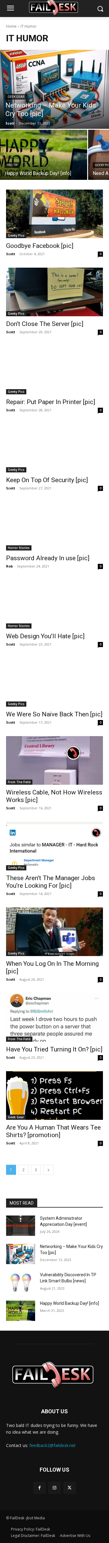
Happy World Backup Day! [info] (69, 1303)
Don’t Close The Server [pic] (44, 323)
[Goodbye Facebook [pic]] (54, 214)
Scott (10, 254)
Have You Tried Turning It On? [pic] (54, 1049)
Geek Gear (16, 96)
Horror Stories (19, 548)
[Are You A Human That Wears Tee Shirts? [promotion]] (54, 1095)
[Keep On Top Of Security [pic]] (54, 448)
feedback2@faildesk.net (52, 1445)
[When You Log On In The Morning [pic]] (54, 931)
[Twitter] (69, 1488)
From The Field (19, 782)
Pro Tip (12, 165)
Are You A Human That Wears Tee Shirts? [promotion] (53, 1131)
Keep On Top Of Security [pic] (47, 480)
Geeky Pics (16, 235)
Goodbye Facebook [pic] (39, 245)
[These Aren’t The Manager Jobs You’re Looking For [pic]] (54, 846)
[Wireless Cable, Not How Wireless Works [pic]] (54, 760)
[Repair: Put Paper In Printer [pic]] (54, 370)
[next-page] (48, 1170)
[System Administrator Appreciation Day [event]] (20, 1226)
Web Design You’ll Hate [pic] (45, 636)
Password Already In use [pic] (47, 558)
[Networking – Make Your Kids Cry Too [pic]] (54, 89)
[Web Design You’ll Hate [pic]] (54, 604)
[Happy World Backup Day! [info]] (43, 155)
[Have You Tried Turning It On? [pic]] (54, 1017)
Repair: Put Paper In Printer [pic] (50, 402)
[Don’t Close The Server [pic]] (54, 292)
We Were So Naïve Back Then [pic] (54, 714)
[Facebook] (39, 1488)
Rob (9, 566)
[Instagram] (54, 1488)
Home (11, 26)
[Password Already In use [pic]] (54, 526)
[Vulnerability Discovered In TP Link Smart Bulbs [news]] (20, 1282)
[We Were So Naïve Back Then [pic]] (54, 682)
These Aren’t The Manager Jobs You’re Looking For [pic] (50, 881)
